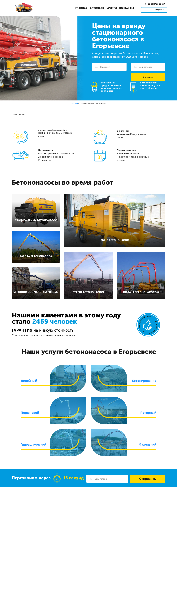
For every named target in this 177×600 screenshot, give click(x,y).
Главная (81, 8)
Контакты (126, 8)
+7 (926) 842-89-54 (154, 4)
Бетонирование (144, 380)
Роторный (148, 412)
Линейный (29, 380)
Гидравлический (33, 444)
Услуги (111, 8)
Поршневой (30, 412)
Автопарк (97, 8)
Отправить (148, 77)
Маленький (147, 444)
